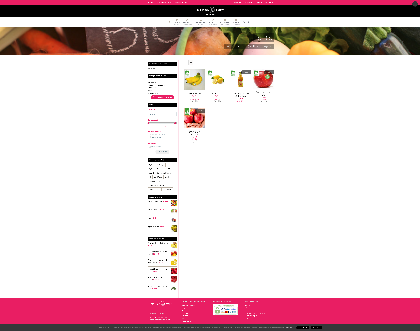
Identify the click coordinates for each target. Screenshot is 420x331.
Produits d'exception (155, 85)
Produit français (154, 189)
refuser (316, 327)
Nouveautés (186, 321)
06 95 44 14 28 (162, 317)
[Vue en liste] (191, 62)
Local (167, 177)
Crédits (247, 318)
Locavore (152, 181)
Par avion (161, 181)
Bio (149, 90)
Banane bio (194, 93)
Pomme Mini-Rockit (194, 133)
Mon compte (249, 305)
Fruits (150, 88)
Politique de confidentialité (255, 313)
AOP (168, 169)
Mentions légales (251, 316)
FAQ (246, 308)
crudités (151, 173)
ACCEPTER (302, 327)
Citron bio (217, 93)
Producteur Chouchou (156, 185)
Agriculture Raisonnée (156, 169)
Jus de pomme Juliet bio (240, 94)
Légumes (151, 93)
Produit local (167, 189)
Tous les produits (188, 305)
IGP (150, 177)
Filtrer (162, 152)
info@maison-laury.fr (181, 2)
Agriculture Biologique (156, 165)
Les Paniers (152, 80)
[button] (249, 22)
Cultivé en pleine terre (164, 173)
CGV (246, 310)
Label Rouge (158, 177)
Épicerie (151, 82)
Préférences (288, 327)
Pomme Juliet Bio (263, 93)
